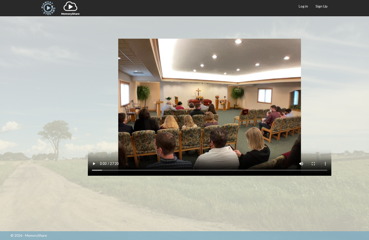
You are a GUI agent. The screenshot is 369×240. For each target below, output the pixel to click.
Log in (303, 6)
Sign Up (322, 6)
